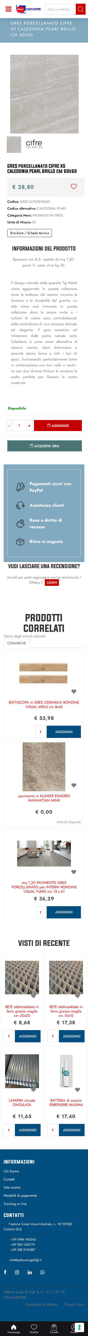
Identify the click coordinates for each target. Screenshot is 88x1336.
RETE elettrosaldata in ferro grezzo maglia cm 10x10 (66, 1011)
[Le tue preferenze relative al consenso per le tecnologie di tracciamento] (79, 1327)
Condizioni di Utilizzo (41, 1304)
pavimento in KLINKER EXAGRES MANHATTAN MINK (44, 798)
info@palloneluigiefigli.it (26, 1260)
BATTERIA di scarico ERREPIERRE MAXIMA (66, 1102)
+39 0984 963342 (23, 1239)
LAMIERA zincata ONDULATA (22, 1102)
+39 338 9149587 (23, 1249)
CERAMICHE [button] (16, 643)
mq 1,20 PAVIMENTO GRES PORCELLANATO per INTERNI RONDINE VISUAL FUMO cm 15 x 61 (44, 887)
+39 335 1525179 (23, 1244)
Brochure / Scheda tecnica (29, 232)
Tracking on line (15, 1203)
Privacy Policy (74, 1304)
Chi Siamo (11, 1171)
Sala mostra (12, 1187)
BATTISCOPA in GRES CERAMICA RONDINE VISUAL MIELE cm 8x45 (44, 705)
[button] (81, 9)
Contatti (9, 1179)
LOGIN (52, 582)
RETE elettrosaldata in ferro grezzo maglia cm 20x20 (22, 1011)
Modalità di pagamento (20, 1195)
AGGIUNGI (64, 731)
